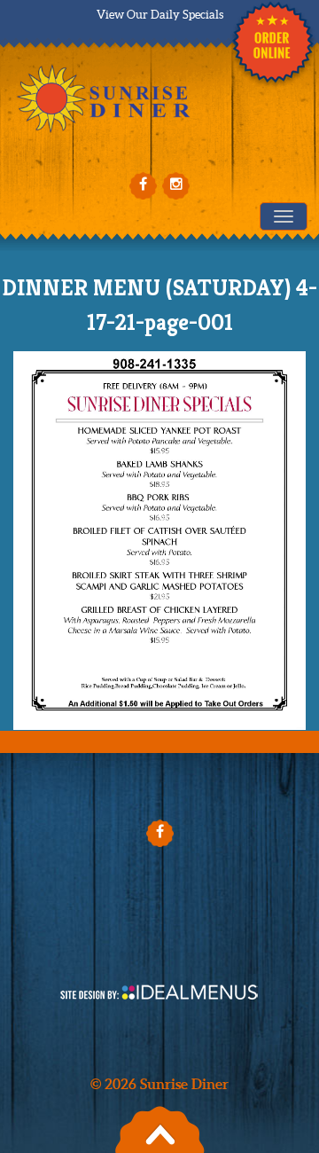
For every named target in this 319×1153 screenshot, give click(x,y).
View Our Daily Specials (160, 14)
